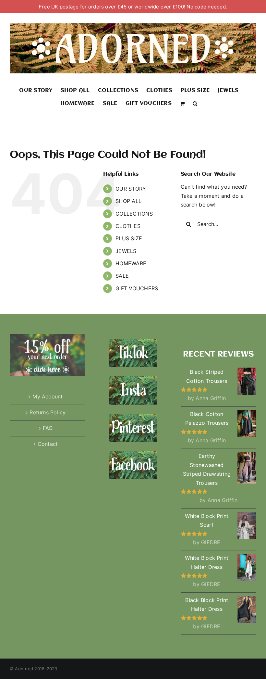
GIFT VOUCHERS (136, 288)
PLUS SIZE (128, 238)
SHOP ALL (128, 201)
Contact (48, 444)
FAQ (48, 428)
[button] (195, 103)
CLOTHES (127, 226)
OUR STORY (130, 188)
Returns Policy (48, 412)
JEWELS (125, 251)
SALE (122, 275)
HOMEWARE (130, 263)
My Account (47, 396)
